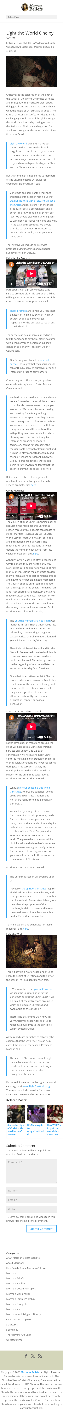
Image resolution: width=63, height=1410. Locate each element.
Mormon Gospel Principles (21, 1288)
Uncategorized (14, 1339)
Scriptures (12, 1324)
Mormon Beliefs (15, 1278)
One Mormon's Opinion (19, 1319)
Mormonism (13, 1309)
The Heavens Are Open (19, 1334)
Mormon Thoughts (16, 1304)
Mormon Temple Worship (20, 1299)
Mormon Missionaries (18, 1293)
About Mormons (15, 1263)
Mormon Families (15, 1283)
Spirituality (12, 1329)
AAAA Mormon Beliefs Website (23, 1257)
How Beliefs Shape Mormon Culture (32, 46)
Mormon (11, 1273)
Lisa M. (12, 43)
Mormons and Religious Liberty (23, 1314)
